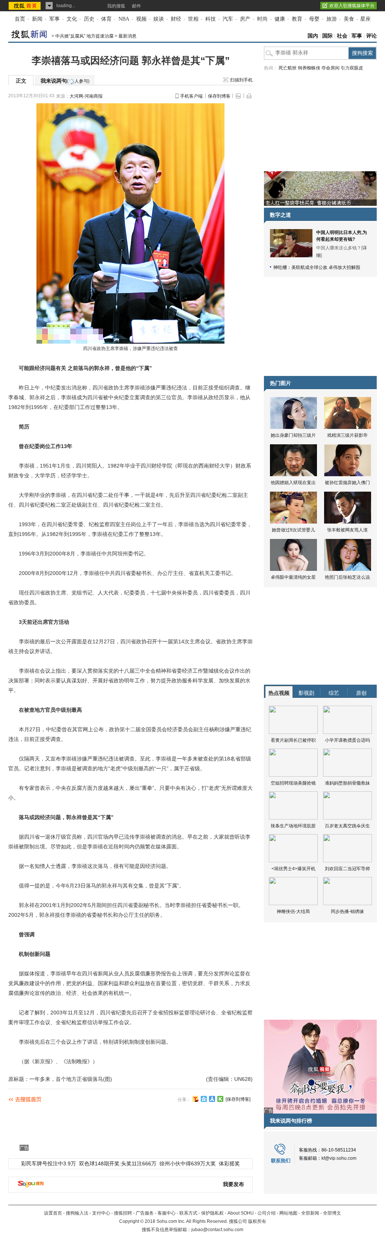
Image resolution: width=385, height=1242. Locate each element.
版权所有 (257, 1221)
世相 (193, 19)
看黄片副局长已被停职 (293, 740)
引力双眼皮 (352, 68)
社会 (342, 36)
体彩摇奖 (229, 1164)
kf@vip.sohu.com (338, 1158)
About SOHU (240, 1213)
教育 (297, 19)
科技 (210, 19)
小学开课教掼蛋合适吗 (347, 740)
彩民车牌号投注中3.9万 (48, 1164)
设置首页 (53, 1213)
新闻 (37, 19)
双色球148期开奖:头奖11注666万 (117, 1164)
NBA (123, 19)
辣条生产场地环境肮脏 (293, 826)
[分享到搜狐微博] (195, 1099)
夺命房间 (330, 68)
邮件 (136, 6)
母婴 (314, 19)
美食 (349, 19)
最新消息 (127, 36)
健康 (279, 19)
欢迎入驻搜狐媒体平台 (351, 5)
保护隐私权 (212, 1213)
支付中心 (101, 1213)
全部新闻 (310, 1213)
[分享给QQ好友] (204, 1099)
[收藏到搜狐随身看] (220, 1099)
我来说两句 (65, 81)
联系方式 (188, 1213)
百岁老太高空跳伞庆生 (347, 826)
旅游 (331, 19)
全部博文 (332, 1213)
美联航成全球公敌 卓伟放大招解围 (325, 267)
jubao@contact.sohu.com (217, 1229)
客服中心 (167, 1213)
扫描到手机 (241, 80)
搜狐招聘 (123, 1213)
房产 (245, 19)
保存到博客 (219, 96)
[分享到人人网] (212, 1099)
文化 (72, 19)
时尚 (262, 19)
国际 (327, 36)
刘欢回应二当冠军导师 (347, 868)
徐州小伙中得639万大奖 (187, 1164)
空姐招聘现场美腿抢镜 (293, 783)
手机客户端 (191, 96)
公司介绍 (267, 1213)
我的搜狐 (116, 6)
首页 (20, 19)
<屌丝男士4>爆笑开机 (293, 868)
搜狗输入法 (77, 1213)
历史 (89, 19)
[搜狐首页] (25, 5)
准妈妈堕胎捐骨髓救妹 (347, 783)
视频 (141, 19)
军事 (54, 19)
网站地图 (288, 1213)
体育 (106, 19)
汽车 (228, 19)
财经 (176, 19)
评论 (371, 36)
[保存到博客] (238, 1099)
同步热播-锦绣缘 (347, 911)
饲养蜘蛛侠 (309, 68)
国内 (313, 36)
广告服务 (145, 1213)
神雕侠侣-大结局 (293, 911)
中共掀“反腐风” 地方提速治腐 (84, 36)
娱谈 (158, 19)
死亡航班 (288, 68)
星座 (365, 19)
